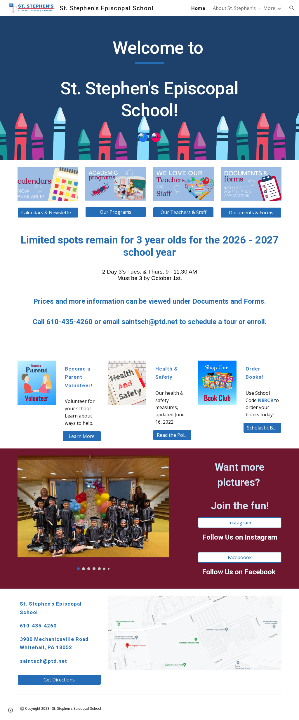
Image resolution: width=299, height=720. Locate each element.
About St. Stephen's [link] (234, 8)
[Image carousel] (93, 513)
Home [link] (198, 8)
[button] (292, 8)
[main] (149, 82)
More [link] (269, 8)
